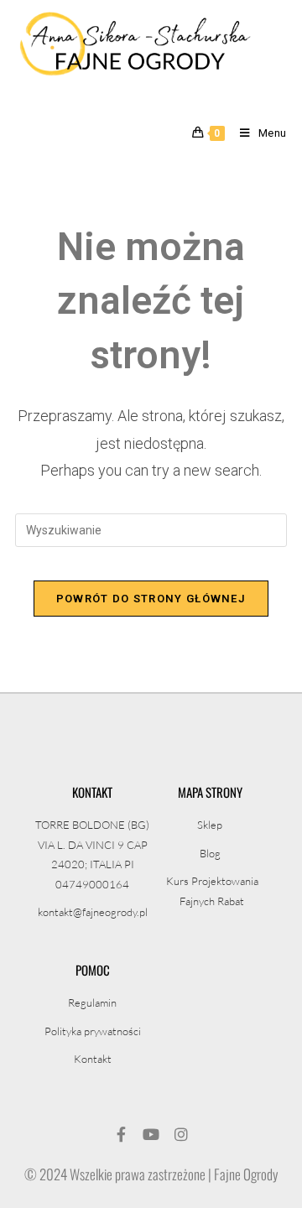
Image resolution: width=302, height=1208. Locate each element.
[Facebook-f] (121, 1134)
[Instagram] (181, 1134)
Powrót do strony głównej (151, 598)
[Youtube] (151, 1134)
